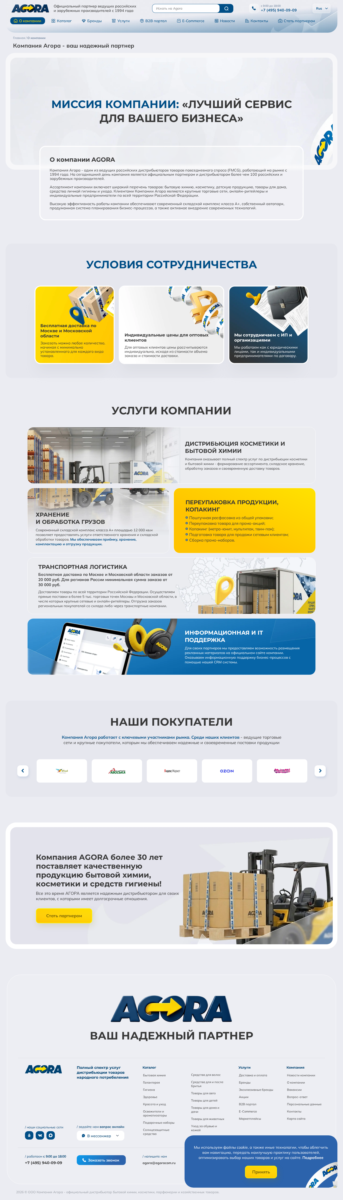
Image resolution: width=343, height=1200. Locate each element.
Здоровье (150, 1097)
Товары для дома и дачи (205, 1109)
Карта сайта (296, 1118)
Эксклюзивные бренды (256, 1090)
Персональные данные (304, 1104)
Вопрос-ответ (297, 1097)
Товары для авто (203, 1093)
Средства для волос (206, 1075)
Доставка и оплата (253, 1075)
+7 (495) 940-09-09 (279, 10)
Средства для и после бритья (207, 1084)
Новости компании (301, 1075)
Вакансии (294, 1090)
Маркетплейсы (250, 1118)
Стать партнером (299, 20)
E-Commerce (193, 20)
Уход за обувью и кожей (204, 1128)
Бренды (94, 20)
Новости (227, 20)
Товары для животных (207, 1119)
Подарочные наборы (159, 1122)
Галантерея (151, 1082)
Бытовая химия (154, 1075)
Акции (243, 1097)
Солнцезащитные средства (156, 1132)
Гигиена (149, 1090)
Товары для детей (204, 1100)
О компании (30, 20)
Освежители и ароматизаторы (155, 1113)
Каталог (64, 20)
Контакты (259, 20)
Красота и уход (154, 1104)
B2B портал (156, 20)
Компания (295, 1067)
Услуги (123, 20)
